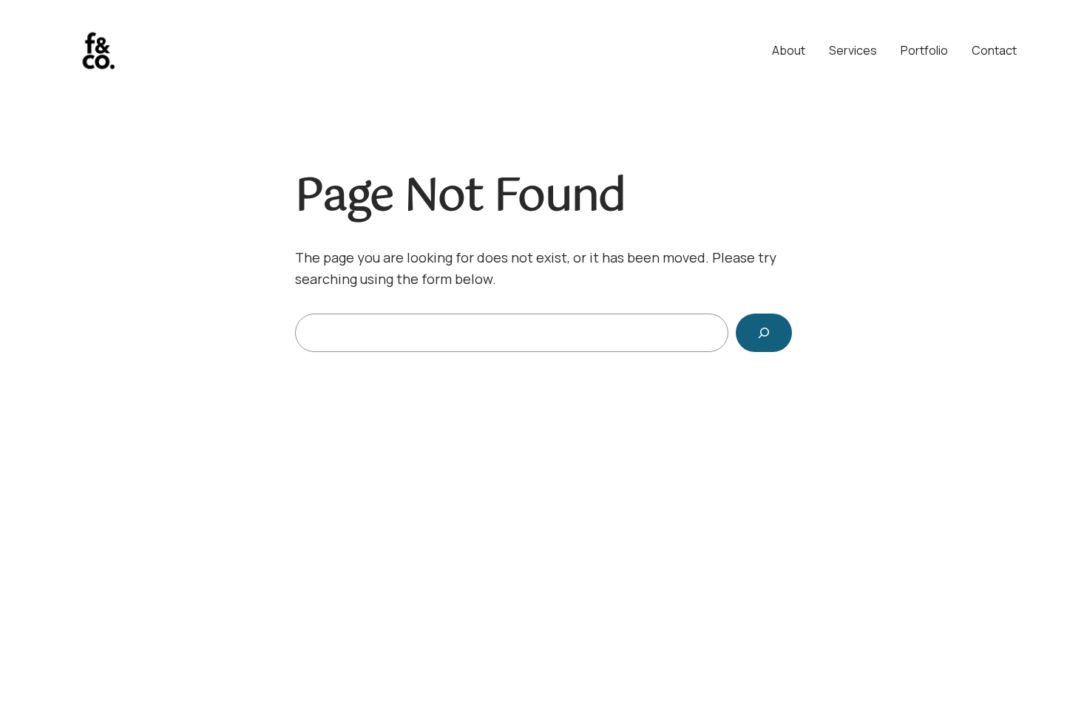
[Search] (764, 333)
